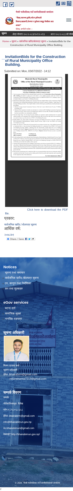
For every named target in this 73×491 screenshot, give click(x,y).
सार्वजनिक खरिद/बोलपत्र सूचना (32, 41)
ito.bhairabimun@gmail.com (18, 428)
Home (5, 41)
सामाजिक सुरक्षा (13, 313)
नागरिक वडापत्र (13, 318)
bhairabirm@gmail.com (23, 374)
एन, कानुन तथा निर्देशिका (18, 283)
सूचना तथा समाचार (15, 272)
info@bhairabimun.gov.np (17, 421)
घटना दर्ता (10, 308)
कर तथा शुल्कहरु (14, 288)
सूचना (14, 41)
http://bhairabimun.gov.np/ (25, 434)
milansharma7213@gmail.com (28, 378)
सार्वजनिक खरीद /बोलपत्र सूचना (22, 278)
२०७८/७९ (9, 234)
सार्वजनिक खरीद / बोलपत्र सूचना (20, 224)
